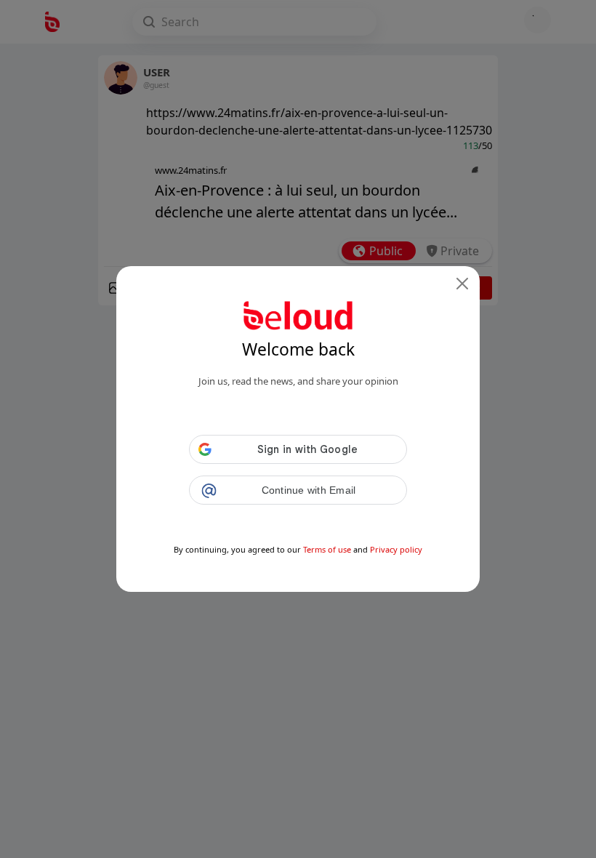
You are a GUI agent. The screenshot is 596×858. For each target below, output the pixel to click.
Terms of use (327, 549)
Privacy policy (396, 549)
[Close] (462, 283)
